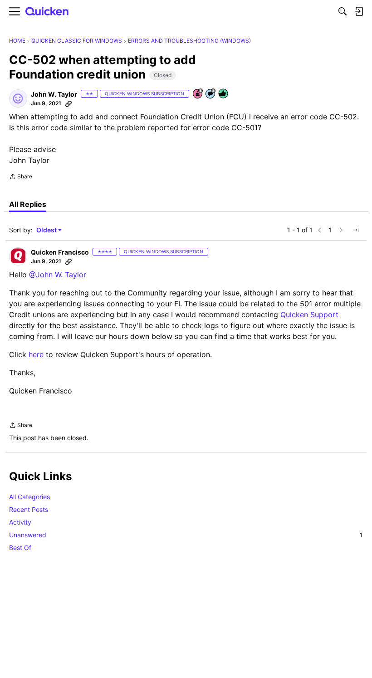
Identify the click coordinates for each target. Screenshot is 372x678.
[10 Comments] (211, 94)
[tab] (28, 204)
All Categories (29, 497)
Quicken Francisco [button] (60, 252)
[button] (18, 98)
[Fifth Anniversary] (198, 94)
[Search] (342, 11)
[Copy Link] (68, 103)
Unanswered (186, 535)
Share (20, 177)
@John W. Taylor (57, 274)
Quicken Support (309, 314)
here (36, 354)
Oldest (47, 230)
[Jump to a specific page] (355, 230)
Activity (20, 522)
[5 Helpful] (223, 94)
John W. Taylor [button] (54, 94)
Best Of (20, 547)
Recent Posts (28, 509)
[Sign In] (359, 11)
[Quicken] (47, 11)
